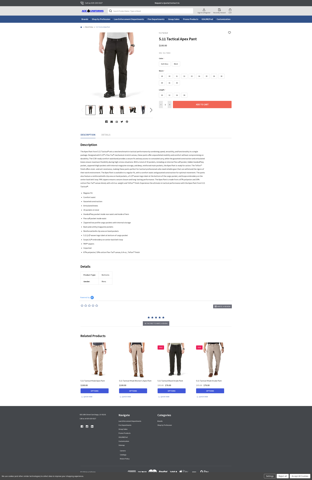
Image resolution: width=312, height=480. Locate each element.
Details (105, 134)
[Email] (111, 121)
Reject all (283, 476)
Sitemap (122, 445)
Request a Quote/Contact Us (167, 3)
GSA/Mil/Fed (207, 19)
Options (94, 391)
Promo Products (190, 19)
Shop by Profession (101, 19)
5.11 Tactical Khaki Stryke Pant (209, 380)
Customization (223, 19)
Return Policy (125, 459)
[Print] (117, 121)
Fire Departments (156, 19)
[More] (89, 19)
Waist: (162, 71)
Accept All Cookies (300, 476)
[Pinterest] (127, 121)
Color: (162, 58)
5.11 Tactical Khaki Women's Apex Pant (135, 380)
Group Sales (173, 19)
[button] (222, 306)
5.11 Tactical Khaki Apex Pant (93, 380)
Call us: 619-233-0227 (93, 3)
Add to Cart (202, 104)
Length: (162, 90)
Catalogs (123, 455)
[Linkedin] (92, 426)
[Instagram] (87, 426)
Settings (270, 476)
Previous (82, 110)
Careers (123, 451)
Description (88, 134)
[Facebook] (106, 121)
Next (151, 110)
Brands (85, 19)
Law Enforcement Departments (129, 19)
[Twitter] (122, 121)
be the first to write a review (156, 323)
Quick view (87, 397)
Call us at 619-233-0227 (88, 418)
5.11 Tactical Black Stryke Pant (170, 380)
